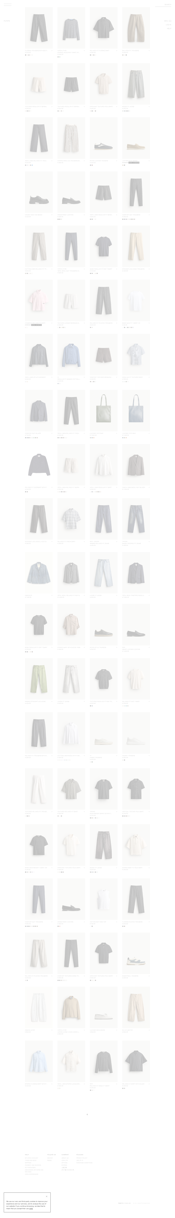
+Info (31, 1208)
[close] (46, 1196)
